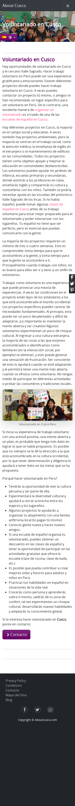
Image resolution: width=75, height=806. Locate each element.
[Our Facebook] (24, 710)
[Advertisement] (37, 761)
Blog (9, 700)
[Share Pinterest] (72, 290)
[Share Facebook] (72, 277)
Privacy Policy (16, 680)
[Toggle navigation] (68, 6)
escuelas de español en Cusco (24, 119)
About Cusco (14, 5)
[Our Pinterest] (50, 710)
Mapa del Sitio (16, 695)
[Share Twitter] (72, 284)
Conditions (14, 685)
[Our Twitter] (37, 710)
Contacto (18, 634)
